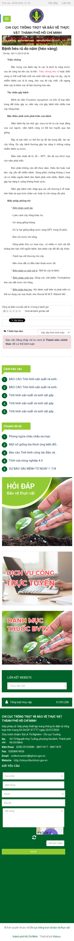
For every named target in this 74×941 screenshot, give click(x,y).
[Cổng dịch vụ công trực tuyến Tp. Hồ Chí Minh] (37, 578)
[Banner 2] (37, 511)
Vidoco (57, 936)
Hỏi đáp (53, 3)
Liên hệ (66, 3)
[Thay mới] (34, 837)
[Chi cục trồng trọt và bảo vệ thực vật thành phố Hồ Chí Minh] (36, 15)
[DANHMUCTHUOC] (37, 637)
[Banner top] (36, 40)
